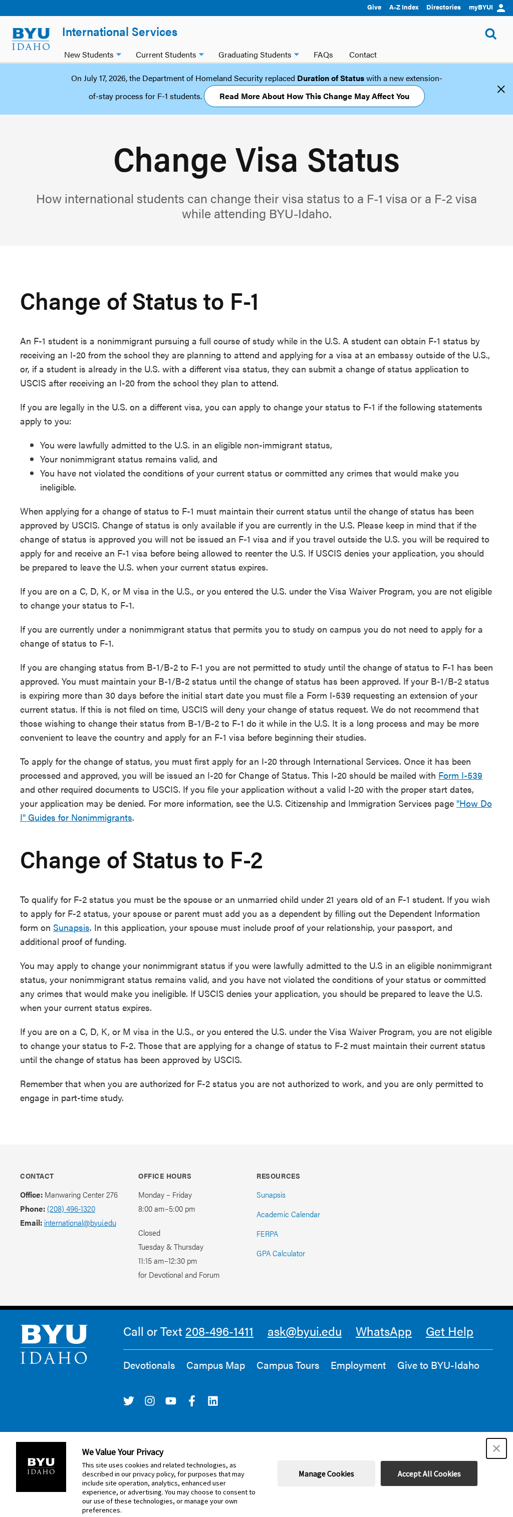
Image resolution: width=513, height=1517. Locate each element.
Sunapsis (71, 927)
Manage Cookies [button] (326, 1473)
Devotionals (149, 1365)
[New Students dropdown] (119, 53)
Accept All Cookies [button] (429, 1473)
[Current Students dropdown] (201, 53)
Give (374, 7)
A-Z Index (403, 7)
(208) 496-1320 (71, 1208)
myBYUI (481, 7)
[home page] (31, 39)
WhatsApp (384, 1330)
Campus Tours (287, 1365)
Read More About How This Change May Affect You (314, 96)
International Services (119, 31)
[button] (496, 1448)
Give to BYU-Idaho (438, 1365)
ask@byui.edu (305, 1330)
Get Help (449, 1330)
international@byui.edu (80, 1222)
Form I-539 (460, 775)
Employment (358, 1365)
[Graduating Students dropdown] (297, 53)
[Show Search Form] (491, 34)
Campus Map (215, 1365)
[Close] (501, 89)
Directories (443, 7)
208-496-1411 (219, 1330)
